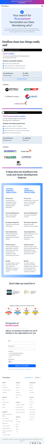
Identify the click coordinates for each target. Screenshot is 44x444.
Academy (31, 390)
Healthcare (18, 392)
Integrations (4, 392)
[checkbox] (22, 355)
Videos (17, 429)
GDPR (23, 439)
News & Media (32, 414)
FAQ (16, 431)
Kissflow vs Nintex (19, 407)
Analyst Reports (33, 412)
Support (3, 407)
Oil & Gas (17, 385)
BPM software (4, 423)
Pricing (3, 399)
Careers (31, 407)
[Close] (40, 1)
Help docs (31, 387)
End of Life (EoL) (36, 439)
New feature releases (6, 390)
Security (20, 439)
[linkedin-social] (33, 443)
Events (17, 424)
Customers (32, 402)
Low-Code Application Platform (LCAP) (11, 190)
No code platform (5, 418)
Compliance (16, 439)
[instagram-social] (35, 443)
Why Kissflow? (5, 387)
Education (18, 387)
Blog (17, 419)
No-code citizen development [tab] (10, 112)
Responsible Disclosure (29, 439)
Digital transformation (6, 428)
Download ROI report (22, 78)
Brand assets (32, 417)
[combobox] (10, 361)
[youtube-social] (40, 443)
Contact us (32, 419)
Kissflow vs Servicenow (20, 409)
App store (4, 404)
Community (32, 392)
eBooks (17, 426)
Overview (4, 385)
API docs (31, 385)
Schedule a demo (5, 402)
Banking (17, 390)
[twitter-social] (30, 443)
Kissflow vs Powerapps (20, 404)
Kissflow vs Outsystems (20, 412)
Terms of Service (22, 369)
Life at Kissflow (32, 409)
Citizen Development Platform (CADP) (29, 190)
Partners (31, 404)
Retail (17, 397)
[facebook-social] (37, 443)
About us (31, 399)
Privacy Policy (29, 369)
